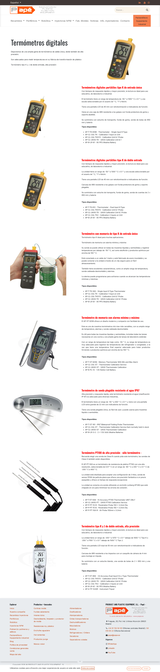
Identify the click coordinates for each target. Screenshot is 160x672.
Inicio (12, 608)
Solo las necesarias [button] (134, 668)
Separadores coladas (78, 640)
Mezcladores (75, 626)
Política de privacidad (18, 645)
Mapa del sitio (15, 654)
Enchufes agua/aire (42, 630)
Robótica (13, 622)
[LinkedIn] (139, 2)
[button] (80, 661)
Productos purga (41, 639)
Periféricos (14, 619)
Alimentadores (76, 608)
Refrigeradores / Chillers (80, 633)
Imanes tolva (39, 615)
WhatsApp (112, 644)
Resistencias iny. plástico (44, 626)
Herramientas (39, 635)
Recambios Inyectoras (19, 615)
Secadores (74, 636)
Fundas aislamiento (41, 612)
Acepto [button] (146, 668)
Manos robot (39, 644)
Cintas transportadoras (79, 619)
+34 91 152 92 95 (115, 628)
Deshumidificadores (78, 622)
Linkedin (111, 648)
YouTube (111, 652)
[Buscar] (147, 10)
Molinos (73, 629)
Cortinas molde (40, 608)
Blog (11, 641)
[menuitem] (17, 20)
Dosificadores (75, 612)
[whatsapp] (148, 2)
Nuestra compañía (17, 612)
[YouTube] (144, 2)
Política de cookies (88, 668)
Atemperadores (76, 615)
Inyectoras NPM (16, 626)
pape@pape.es (114, 635)
